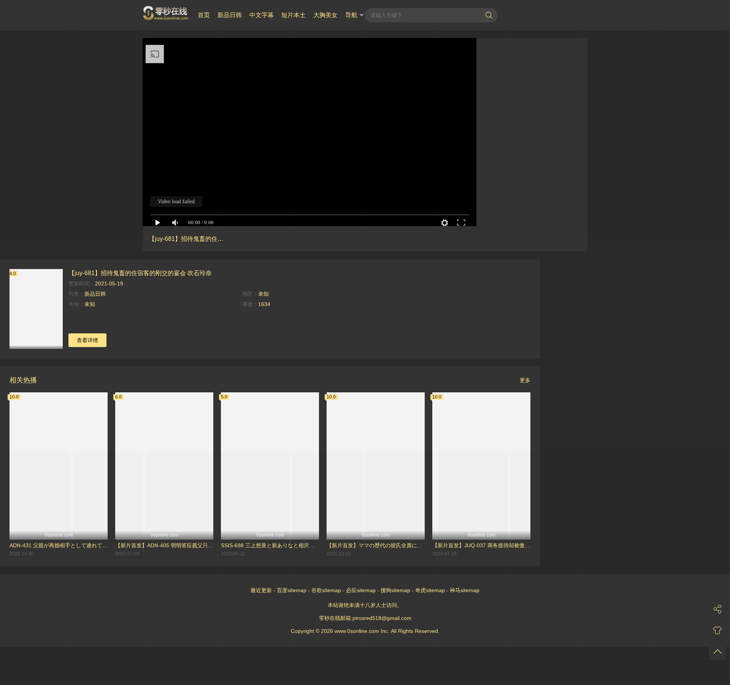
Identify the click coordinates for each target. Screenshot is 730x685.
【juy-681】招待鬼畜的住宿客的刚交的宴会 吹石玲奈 (140, 272)
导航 (351, 15)
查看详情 (87, 340)
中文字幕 (261, 15)
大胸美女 (325, 15)
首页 (204, 15)
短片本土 (293, 15)
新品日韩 (229, 15)
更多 (525, 380)
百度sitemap (291, 590)
